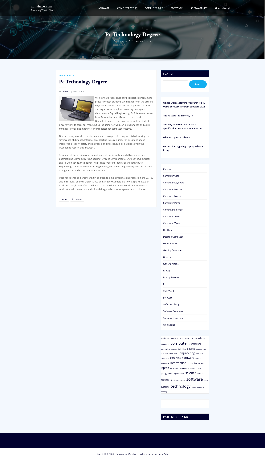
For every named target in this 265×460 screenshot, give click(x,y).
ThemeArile (162, 454)
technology (77, 199)
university (200, 387)
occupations (184, 368)
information (178, 363)
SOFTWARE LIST (199, 8)
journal (190, 363)
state (206, 380)
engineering (187, 353)
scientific (201, 373)
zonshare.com (41, 6)
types (194, 387)
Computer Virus (66, 75)
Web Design (169, 324)
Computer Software (173, 209)
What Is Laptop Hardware (176, 137)
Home (120, 41)
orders (198, 368)
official (192, 368)
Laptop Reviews (171, 277)
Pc (164, 284)
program (166, 373)
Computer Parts (171, 202)
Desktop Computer (173, 236)
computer (179, 343)
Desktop (167, 230)
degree (64, 199)
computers (195, 343)
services (165, 379)
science (190, 373)
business (174, 338)
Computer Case (171, 175)
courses (174, 349)
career (181, 338)
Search (169, 74)
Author (64, 91)
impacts (198, 358)
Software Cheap (171, 304)
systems (165, 386)
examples (165, 358)
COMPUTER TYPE (154, 8)
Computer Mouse (172, 196)
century (194, 338)
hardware (188, 358)
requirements (178, 373)
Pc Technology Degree (139, 41)
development (201, 349)
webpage (164, 392)
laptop (165, 368)
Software (167, 297)
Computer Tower (172, 216)
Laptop (166, 270)
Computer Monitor (173, 189)
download (164, 353)
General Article (223, 8)
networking (174, 368)
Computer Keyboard (173, 182)
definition (182, 349)
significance (175, 380)
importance (165, 363)
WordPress (133, 454)
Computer (168, 169)
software (194, 379)
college (201, 338)
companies (165, 344)
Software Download (173, 318)
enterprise (199, 353)
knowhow (199, 363)
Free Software (170, 243)
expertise (175, 357)
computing (165, 349)
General (167, 257)
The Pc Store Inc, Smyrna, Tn (178, 115)
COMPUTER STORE (127, 8)
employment (174, 353)
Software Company (173, 311)
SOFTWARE (177, 8)
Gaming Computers (173, 250)
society (182, 380)
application (165, 338)
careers (187, 338)
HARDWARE (103, 8)
